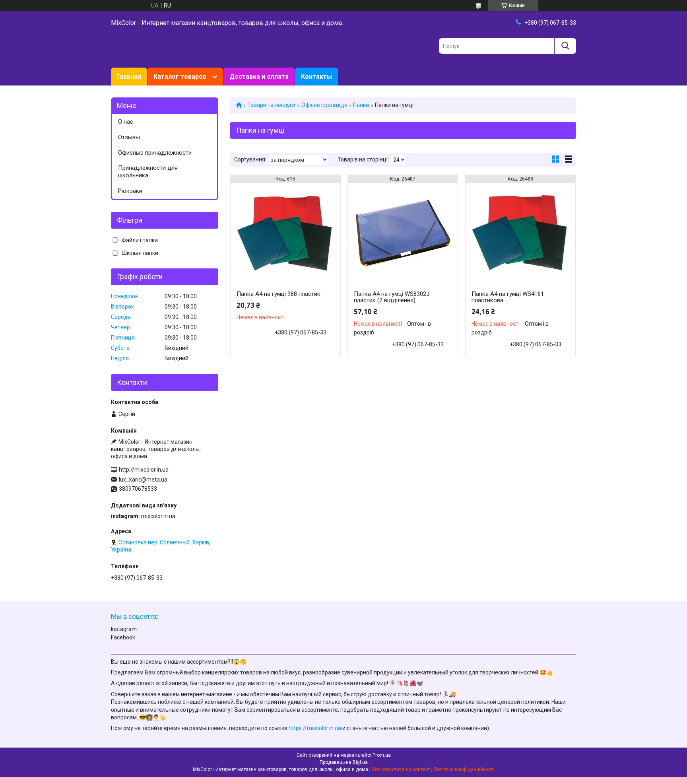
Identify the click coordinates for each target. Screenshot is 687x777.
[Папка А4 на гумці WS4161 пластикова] (520, 233)
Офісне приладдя (324, 105)
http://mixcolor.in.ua (144, 469)
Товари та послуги (271, 105)
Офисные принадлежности (155, 152)
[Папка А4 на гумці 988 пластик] (285, 233)
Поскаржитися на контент (401, 769)
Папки (361, 105)
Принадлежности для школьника (148, 171)
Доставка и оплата (259, 76)
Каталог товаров (179, 76)
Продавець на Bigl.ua (344, 762)
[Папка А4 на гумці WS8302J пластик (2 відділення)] (403, 233)
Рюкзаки (130, 190)
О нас (125, 121)
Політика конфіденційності (464, 769)
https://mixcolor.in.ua (315, 728)
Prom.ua (382, 755)
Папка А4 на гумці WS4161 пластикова (508, 297)
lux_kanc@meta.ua (143, 479)
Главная (129, 76)
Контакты (316, 76)
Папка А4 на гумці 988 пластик (278, 294)
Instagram (124, 629)
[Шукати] (565, 46)
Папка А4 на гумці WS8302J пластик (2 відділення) (391, 297)
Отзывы (129, 137)
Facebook (123, 637)
